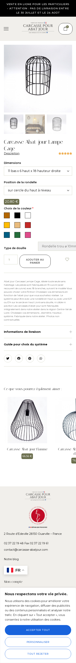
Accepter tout (38, 630)
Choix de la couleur (18, 208)
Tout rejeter (38, 653)
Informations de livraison (22, 332)
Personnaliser (38, 642)
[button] (6, 29)
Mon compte (13, 582)
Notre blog (11, 559)
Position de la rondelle (20, 182)
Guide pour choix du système (25, 344)
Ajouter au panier (35, 261)
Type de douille (15, 248)
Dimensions (12, 163)
